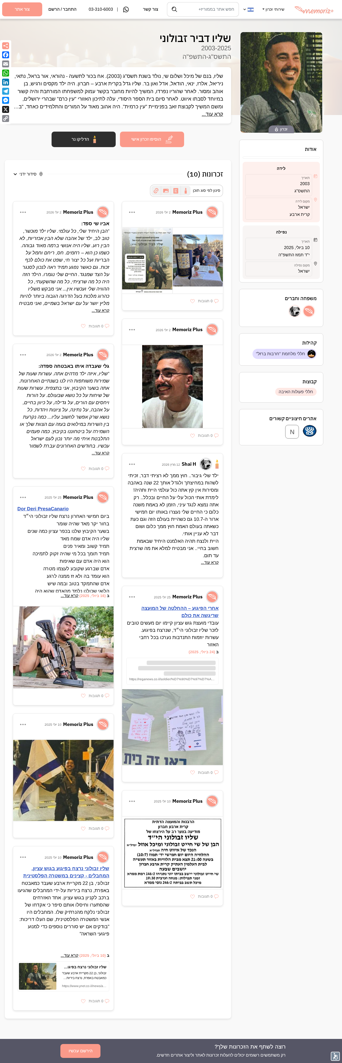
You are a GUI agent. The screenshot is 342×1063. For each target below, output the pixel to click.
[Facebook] (5, 54)
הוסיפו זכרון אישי (146, 139)
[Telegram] (5, 91)
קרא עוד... (212, 114)
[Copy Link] (5, 118)
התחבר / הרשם (62, 9)
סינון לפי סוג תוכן (206, 190)
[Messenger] (5, 100)
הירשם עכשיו (80, 1051)
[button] (273, 6)
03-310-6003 (101, 9)
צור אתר (22, 9)
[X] (5, 109)
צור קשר (150, 9)
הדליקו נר (80, 139)
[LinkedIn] (5, 82)
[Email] (5, 63)
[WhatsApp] (5, 73)
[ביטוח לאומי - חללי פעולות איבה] (310, 432)
